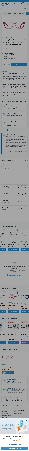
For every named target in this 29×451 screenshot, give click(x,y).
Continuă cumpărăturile (14, 444)
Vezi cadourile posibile (14, 448)
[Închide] (26, 420)
